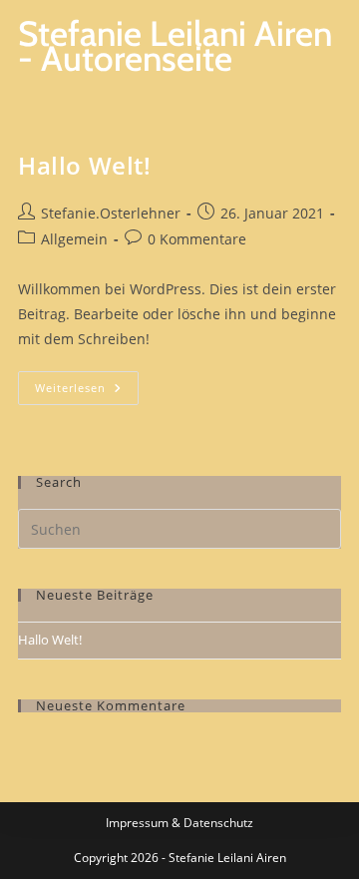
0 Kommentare (197, 238)
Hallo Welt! (85, 165)
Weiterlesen (87, 383)
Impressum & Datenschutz (179, 822)
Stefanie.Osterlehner (110, 213)
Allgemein (74, 238)
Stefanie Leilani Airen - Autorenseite (175, 46)
